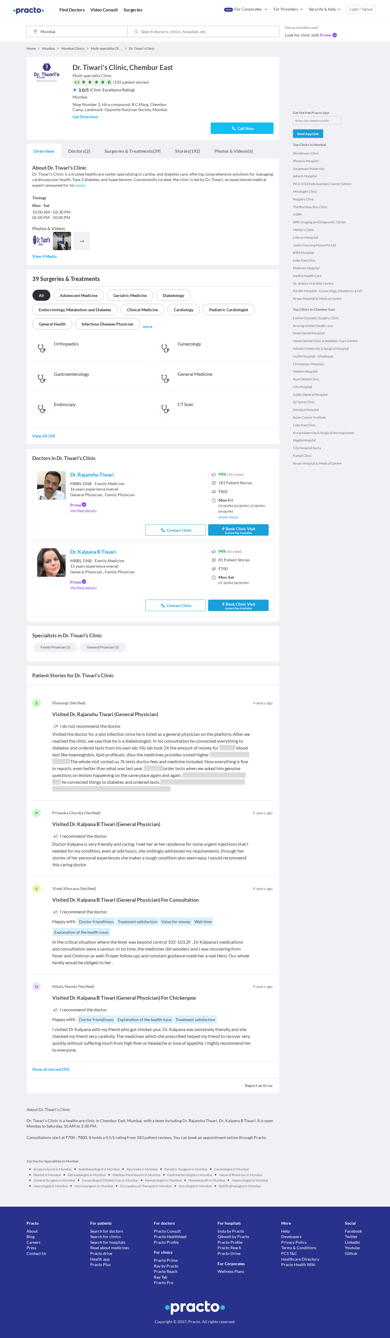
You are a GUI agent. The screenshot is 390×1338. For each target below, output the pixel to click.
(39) (132, 151)
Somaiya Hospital (306, 409)
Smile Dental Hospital (309, 333)
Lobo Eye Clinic (304, 260)
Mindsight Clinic (305, 191)
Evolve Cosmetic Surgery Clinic (316, 318)
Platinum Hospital (306, 268)
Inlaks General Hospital (310, 394)
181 (235, 482)
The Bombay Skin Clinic (310, 207)
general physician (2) (103, 647)
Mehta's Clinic (303, 230)
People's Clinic (303, 199)
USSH (297, 214)
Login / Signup (361, 9)
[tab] (44, 151)
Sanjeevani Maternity (308, 168)
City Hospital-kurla (307, 448)
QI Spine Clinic (304, 402)
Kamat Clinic (302, 455)
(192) (187, 151)
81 (234, 559)
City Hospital (302, 387)
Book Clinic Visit (240, 530)
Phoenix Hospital (305, 161)
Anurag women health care (313, 326)
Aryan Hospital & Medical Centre (317, 298)
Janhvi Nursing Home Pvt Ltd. (315, 245)
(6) (233, 151)
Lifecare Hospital (305, 237)
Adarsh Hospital (305, 176)
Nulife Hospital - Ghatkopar (313, 356)
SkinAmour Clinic (306, 153)
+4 (82, 241)
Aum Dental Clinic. (307, 379)
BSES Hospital (303, 252)
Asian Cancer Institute (309, 417)
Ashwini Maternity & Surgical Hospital (321, 348)
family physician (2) (56, 647)
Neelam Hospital (305, 371)
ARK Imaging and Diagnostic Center (319, 222)
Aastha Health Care (307, 276)
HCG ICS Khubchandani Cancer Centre (322, 184)
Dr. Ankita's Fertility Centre (313, 283)
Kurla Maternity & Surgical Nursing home (323, 433)
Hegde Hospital (304, 440)
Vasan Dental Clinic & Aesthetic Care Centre (325, 341)
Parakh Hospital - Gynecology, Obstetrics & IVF (328, 291)
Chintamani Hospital (308, 364)
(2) (79, 151)
